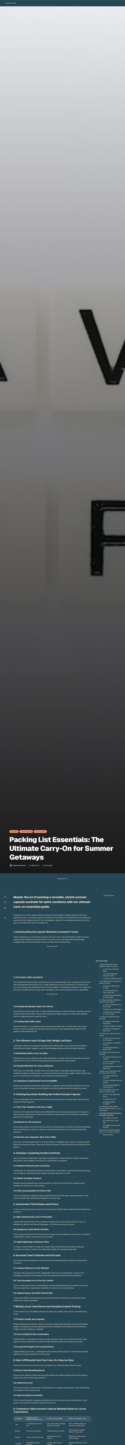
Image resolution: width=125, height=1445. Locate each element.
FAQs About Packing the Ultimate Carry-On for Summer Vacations (109, 1131)
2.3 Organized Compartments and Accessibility (112, 996)
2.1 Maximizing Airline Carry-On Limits (111, 987)
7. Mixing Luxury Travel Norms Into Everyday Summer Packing (110, 1072)
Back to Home (11, 3)
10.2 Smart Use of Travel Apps (110, 1121)
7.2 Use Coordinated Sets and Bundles (112, 1081)
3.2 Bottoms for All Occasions (112, 1009)
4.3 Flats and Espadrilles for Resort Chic (111, 1030)
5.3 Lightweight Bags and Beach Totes (111, 1048)
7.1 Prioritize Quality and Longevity (110, 1077)
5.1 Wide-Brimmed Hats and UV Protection (111, 1039)
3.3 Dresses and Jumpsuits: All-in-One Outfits (111, 1013)
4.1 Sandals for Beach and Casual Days (111, 1022)
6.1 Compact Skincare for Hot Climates (112, 1058)
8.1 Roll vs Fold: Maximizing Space (111, 1095)
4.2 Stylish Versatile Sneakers (112, 1026)
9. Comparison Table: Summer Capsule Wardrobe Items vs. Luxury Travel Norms (110, 1108)
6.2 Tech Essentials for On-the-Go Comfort (111, 1063)
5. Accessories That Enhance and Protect (110, 1034)
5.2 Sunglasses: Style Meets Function (112, 1044)
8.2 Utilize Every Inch (109, 1099)
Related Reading (108, 1135)
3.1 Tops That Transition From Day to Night (112, 1006)
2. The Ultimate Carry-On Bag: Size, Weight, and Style (110, 982)
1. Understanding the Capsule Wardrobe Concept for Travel (108, 965)
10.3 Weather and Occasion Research (111, 1126)
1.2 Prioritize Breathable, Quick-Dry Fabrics (110, 975)
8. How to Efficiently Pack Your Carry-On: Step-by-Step (109, 1091)
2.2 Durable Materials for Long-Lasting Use (110, 991)
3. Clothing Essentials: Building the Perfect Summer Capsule (110, 1001)
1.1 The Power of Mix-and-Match (111, 970)
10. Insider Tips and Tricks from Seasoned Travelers (110, 1114)
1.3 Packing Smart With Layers (112, 978)
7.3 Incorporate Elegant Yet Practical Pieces (111, 1086)
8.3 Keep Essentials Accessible (109, 1103)
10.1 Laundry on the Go (110, 1118)
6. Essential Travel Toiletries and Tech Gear (109, 1053)
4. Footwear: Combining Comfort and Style (109, 1018)
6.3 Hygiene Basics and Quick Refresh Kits (112, 1067)
